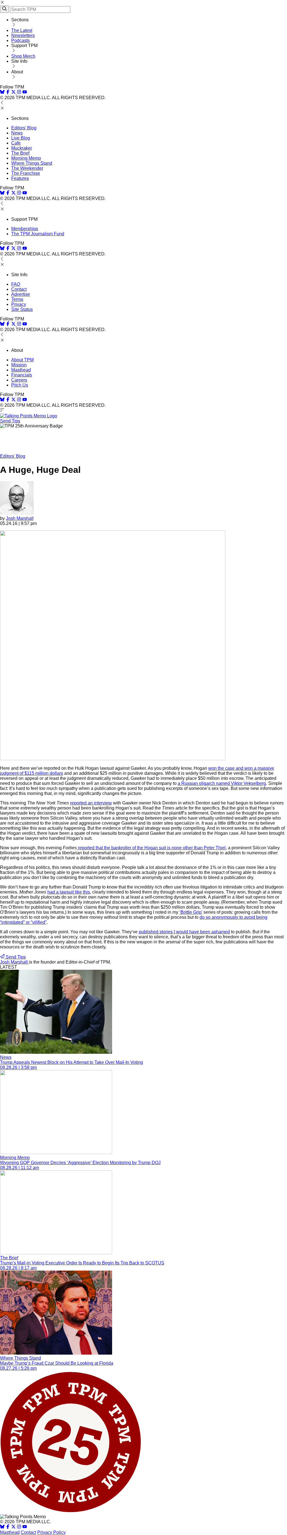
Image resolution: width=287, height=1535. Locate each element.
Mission (19, 364)
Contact (19, 289)
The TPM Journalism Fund (37, 233)
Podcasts (20, 40)
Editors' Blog (23, 127)
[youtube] (24, 92)
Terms (17, 299)
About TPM (22, 359)
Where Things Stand (31, 163)
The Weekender (27, 168)
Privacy (18, 304)
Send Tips (10, 420)
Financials (21, 375)
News (17, 133)
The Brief (20, 153)
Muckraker (21, 148)
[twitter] (13, 1527)
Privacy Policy (51, 1532)
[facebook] (8, 92)
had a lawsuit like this (68, 892)
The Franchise (25, 173)
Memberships (24, 228)
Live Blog (20, 138)
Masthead (21, 370)
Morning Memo (26, 158)
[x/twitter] (14, 92)
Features (20, 178)
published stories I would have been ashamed (184, 931)
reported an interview (91, 803)
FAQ (15, 284)
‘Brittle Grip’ (190, 912)
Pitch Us (19, 385)
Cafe (16, 143)
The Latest (21, 30)
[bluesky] (2, 92)
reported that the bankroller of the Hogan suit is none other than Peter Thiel (151, 847)
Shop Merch (23, 56)
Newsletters (23, 35)
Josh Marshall (20, 518)
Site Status (22, 309)
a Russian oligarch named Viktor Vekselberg (222, 783)
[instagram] (19, 92)
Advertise (20, 294)
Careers (19, 380)
